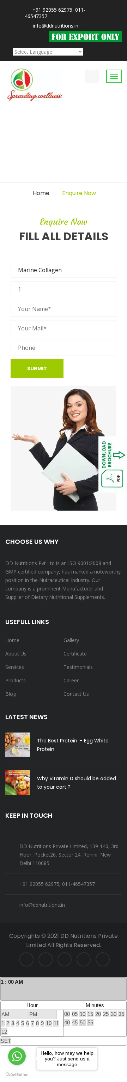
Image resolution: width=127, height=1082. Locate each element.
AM (5, 1014)
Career (71, 680)
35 (121, 1014)
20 (98, 1014)
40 (67, 1022)
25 (106, 1014)
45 (75, 1022)
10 (49, 1023)
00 (67, 1014)
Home (41, 193)
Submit (37, 368)
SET (6, 1041)
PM (33, 1014)
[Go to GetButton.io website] (17, 1074)
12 (4, 1032)
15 (90, 1014)
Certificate (75, 653)
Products (15, 680)
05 (75, 1014)
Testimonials (78, 667)
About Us (15, 653)
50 (82, 1022)
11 (56, 1023)
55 (90, 1022)
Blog (10, 693)
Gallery (71, 640)
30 (113, 1014)
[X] (123, 988)
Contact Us (76, 693)
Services (14, 667)
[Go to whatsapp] (17, 1056)
